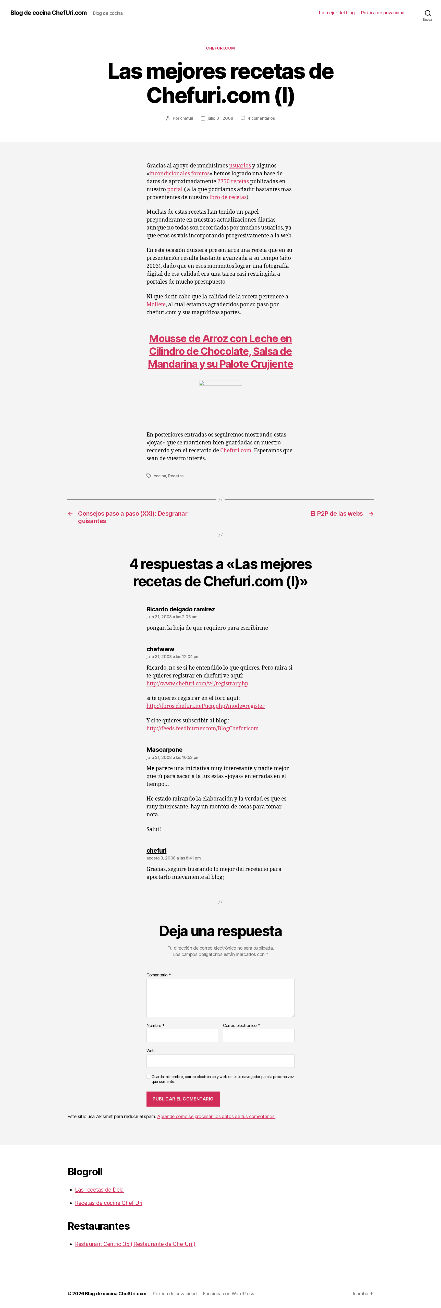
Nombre (155, 1025)
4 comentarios (261, 118)
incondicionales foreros (179, 173)
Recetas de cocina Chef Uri (108, 1203)
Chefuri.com (220, 48)
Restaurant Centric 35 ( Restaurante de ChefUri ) (135, 1244)
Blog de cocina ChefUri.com (48, 13)
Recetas (175, 475)
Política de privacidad (383, 12)
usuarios (240, 165)
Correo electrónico (241, 1025)
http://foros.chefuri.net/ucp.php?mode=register (205, 706)
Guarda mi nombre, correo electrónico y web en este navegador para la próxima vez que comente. (223, 1079)
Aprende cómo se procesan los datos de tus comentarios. (216, 1116)
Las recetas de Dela (99, 1189)
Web (150, 1050)
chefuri (186, 118)
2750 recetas (233, 181)
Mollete (156, 304)
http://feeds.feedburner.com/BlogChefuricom (202, 728)
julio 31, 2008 (220, 118)
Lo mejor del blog (337, 12)
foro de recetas (228, 197)
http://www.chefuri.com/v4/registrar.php (197, 683)
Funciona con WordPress (228, 1293)
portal (175, 189)
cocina (160, 475)
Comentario (158, 975)
